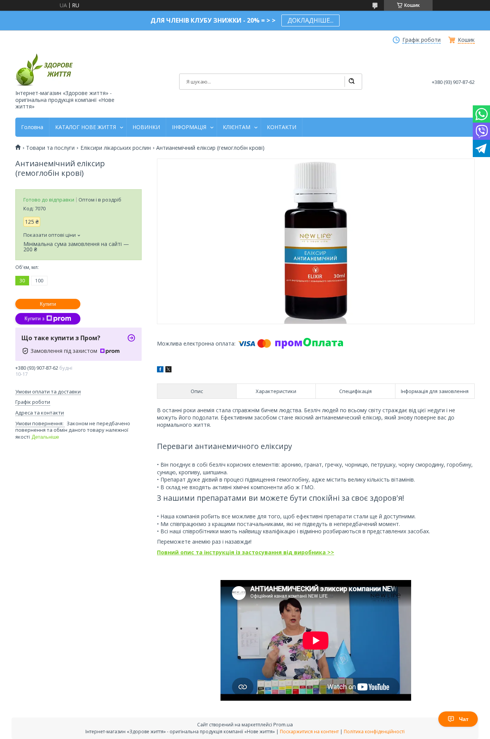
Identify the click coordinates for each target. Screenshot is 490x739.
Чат (464, 719)
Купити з (34, 318)
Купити (48, 304)
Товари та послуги (50, 147)
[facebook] (160, 370)
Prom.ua (283, 724)
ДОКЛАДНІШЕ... (310, 20)
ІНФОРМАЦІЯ (189, 127)
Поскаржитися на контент (309, 731)
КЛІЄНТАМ (236, 127)
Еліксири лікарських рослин (115, 147)
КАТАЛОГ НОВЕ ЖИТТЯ (85, 127)
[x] (168, 370)
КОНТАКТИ (281, 127)
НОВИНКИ (146, 127)
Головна (32, 127)
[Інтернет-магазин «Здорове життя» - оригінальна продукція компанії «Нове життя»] (44, 69)
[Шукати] (351, 81)
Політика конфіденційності (374, 731)
